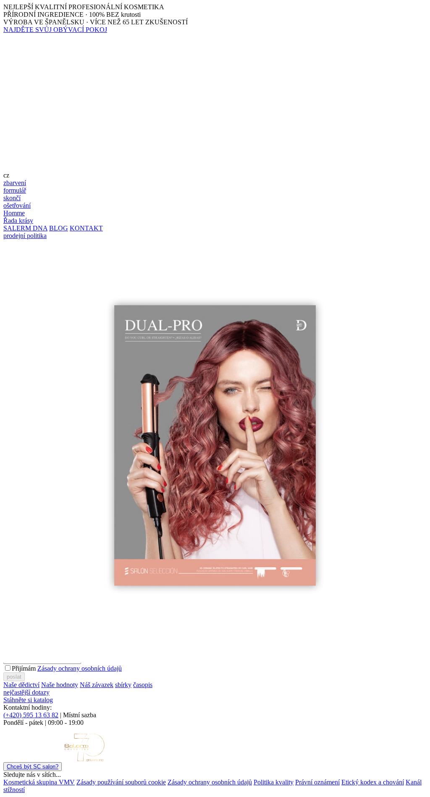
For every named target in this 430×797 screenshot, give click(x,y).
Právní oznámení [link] (317, 782)
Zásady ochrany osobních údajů (79, 668)
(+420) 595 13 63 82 (30, 715)
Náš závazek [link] (96, 684)
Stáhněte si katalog (28, 699)
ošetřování (17, 205)
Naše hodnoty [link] (59, 684)
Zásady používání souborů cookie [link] (121, 782)
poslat (14, 677)
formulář (14, 190)
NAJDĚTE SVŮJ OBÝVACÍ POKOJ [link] (55, 29)
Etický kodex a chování (372, 782)
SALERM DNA (25, 228)
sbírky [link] (123, 684)
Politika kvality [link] (274, 782)
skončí (12, 197)
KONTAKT (86, 228)
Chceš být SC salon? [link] (32, 766)
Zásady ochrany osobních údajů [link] (210, 782)
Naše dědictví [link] (21, 684)
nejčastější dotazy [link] (26, 692)
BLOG (58, 228)
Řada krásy (18, 220)
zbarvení (14, 182)
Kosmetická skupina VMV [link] (39, 782)
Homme (14, 213)
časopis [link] (142, 684)
